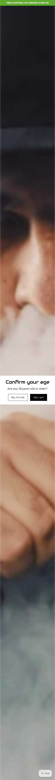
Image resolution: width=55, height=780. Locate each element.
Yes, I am (38, 397)
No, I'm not (18, 397)
